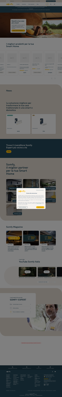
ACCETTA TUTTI (40, 207)
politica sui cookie (39, 203)
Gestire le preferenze (22, 207)
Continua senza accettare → (40, 190)
